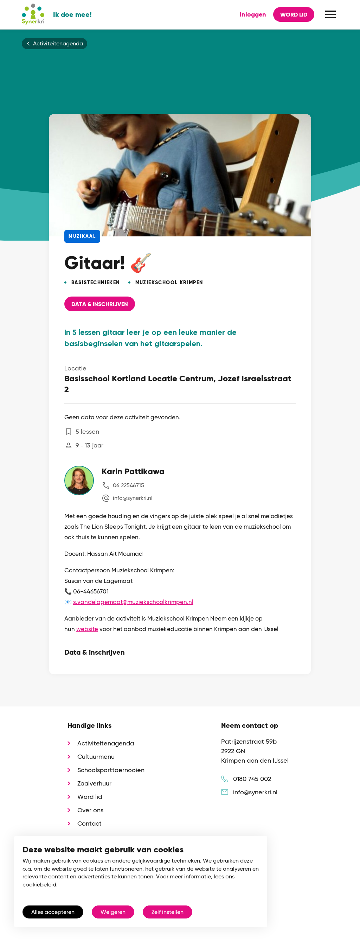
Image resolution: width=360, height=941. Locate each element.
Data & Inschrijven (99, 304)
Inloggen (253, 14)
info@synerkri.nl (133, 498)
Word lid (293, 14)
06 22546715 (128, 485)
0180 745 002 (252, 778)
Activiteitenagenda (58, 43)
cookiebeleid (39, 884)
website (87, 628)
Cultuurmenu (96, 756)
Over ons (90, 810)
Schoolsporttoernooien (110, 770)
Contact (89, 823)
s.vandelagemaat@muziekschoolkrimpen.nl (133, 601)
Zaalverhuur (94, 783)
